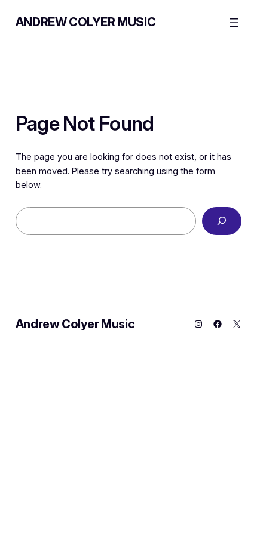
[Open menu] (234, 23)
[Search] (222, 221)
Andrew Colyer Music (85, 22)
